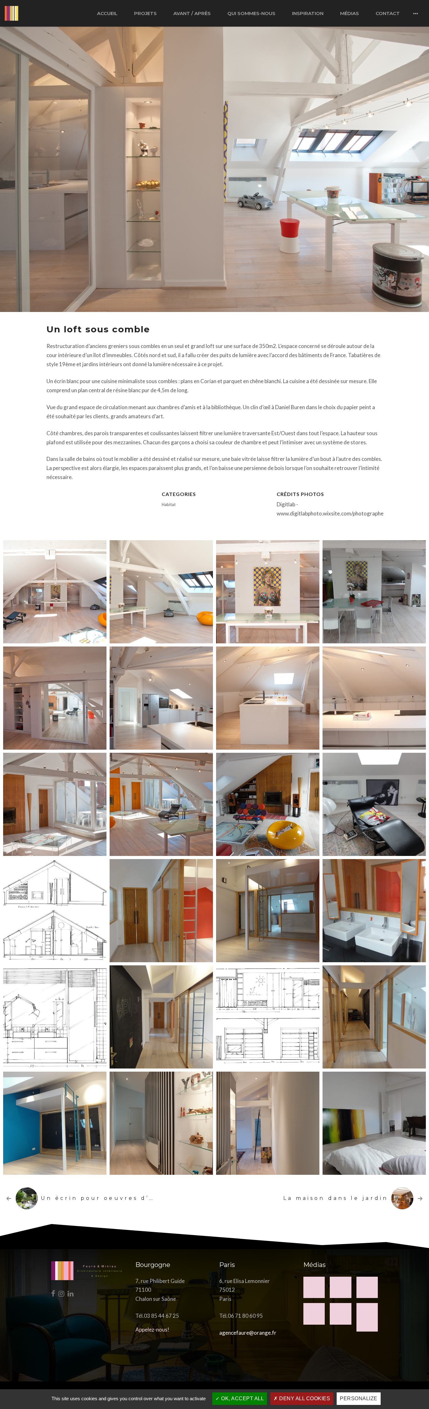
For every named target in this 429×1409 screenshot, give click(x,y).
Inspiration (307, 13)
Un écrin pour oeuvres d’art (101, 1198)
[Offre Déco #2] (340, 1314)
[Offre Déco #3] (314, 1314)
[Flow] (367, 1287)
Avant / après (192, 13)
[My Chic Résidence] (314, 1287)
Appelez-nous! (152, 1329)
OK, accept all (242, 1398)
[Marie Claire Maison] (367, 1317)
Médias (349, 13)
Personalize (358, 1398)
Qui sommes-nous (251, 13)
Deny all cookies (304, 1398)
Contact (388, 13)
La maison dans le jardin (335, 1198)
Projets (145, 13)
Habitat (169, 504)
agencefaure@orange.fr (247, 1332)
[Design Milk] (340, 1287)
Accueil (107, 13)
